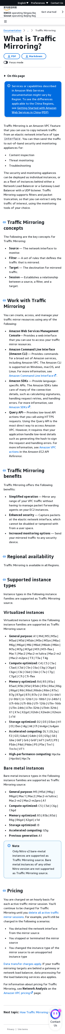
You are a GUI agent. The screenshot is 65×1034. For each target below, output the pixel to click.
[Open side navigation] (5, 21)
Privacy (10, 1029)
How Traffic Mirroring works (38, 1012)
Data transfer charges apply (22, 964)
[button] (14, 76)
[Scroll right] (62, 12)
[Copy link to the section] (4, 222)
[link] (45, 30)
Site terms (23, 1029)
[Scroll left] (38, 12)
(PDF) (45, 112)
